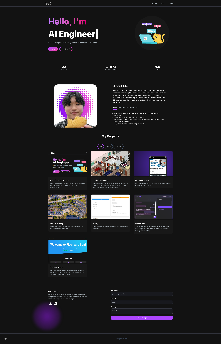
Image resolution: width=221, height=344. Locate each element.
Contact (172, 3)
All (101, 147)
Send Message (142, 318)
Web (109, 147)
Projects (163, 3)
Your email (114, 290)
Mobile (118, 147)
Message (114, 307)
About (154, 3)
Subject (113, 298)
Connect (53, 49)
